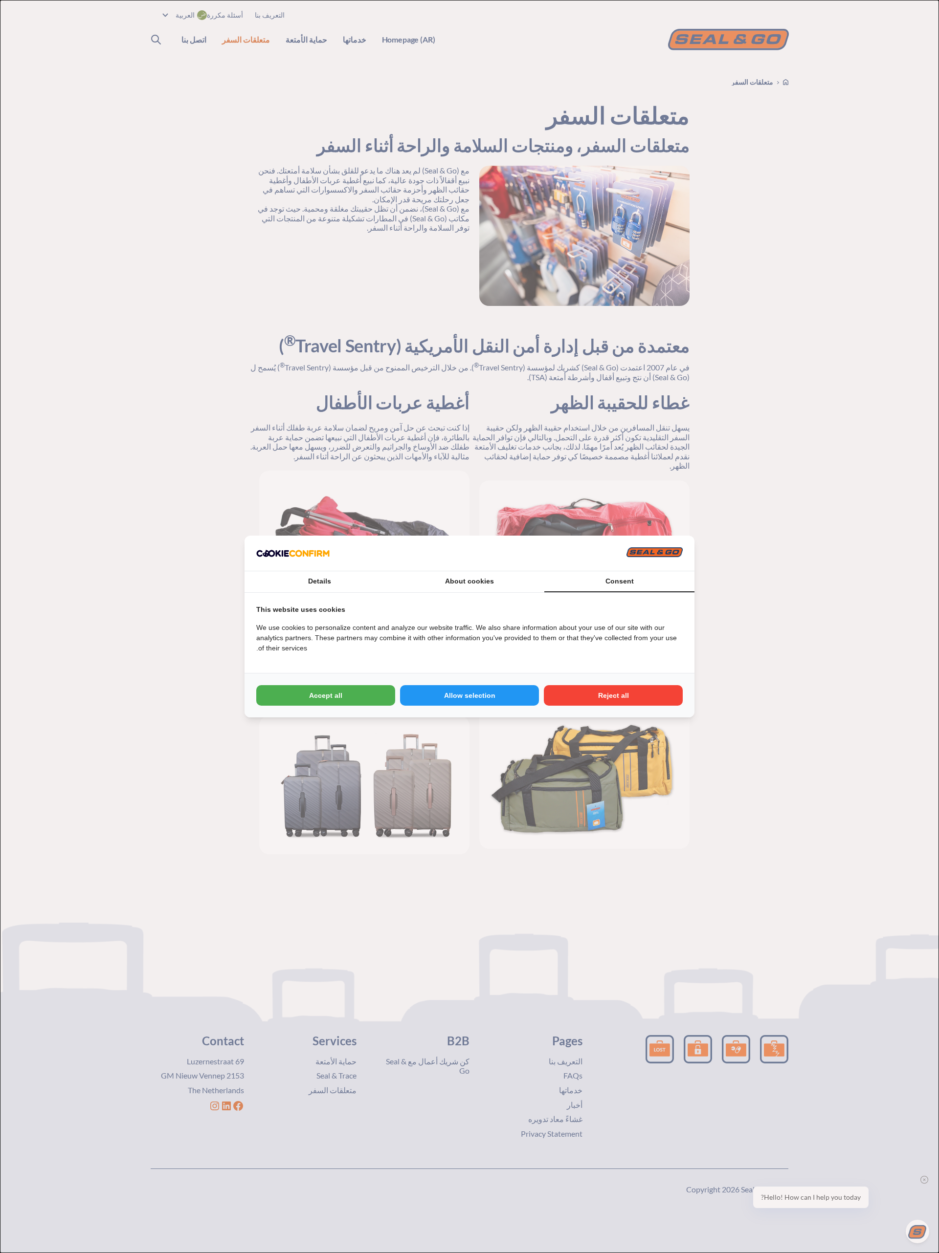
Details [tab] (319, 581)
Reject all (613, 695)
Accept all (325, 695)
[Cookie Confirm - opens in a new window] (293, 553)
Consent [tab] (619, 581)
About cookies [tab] (469, 581)
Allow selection (469, 695)
